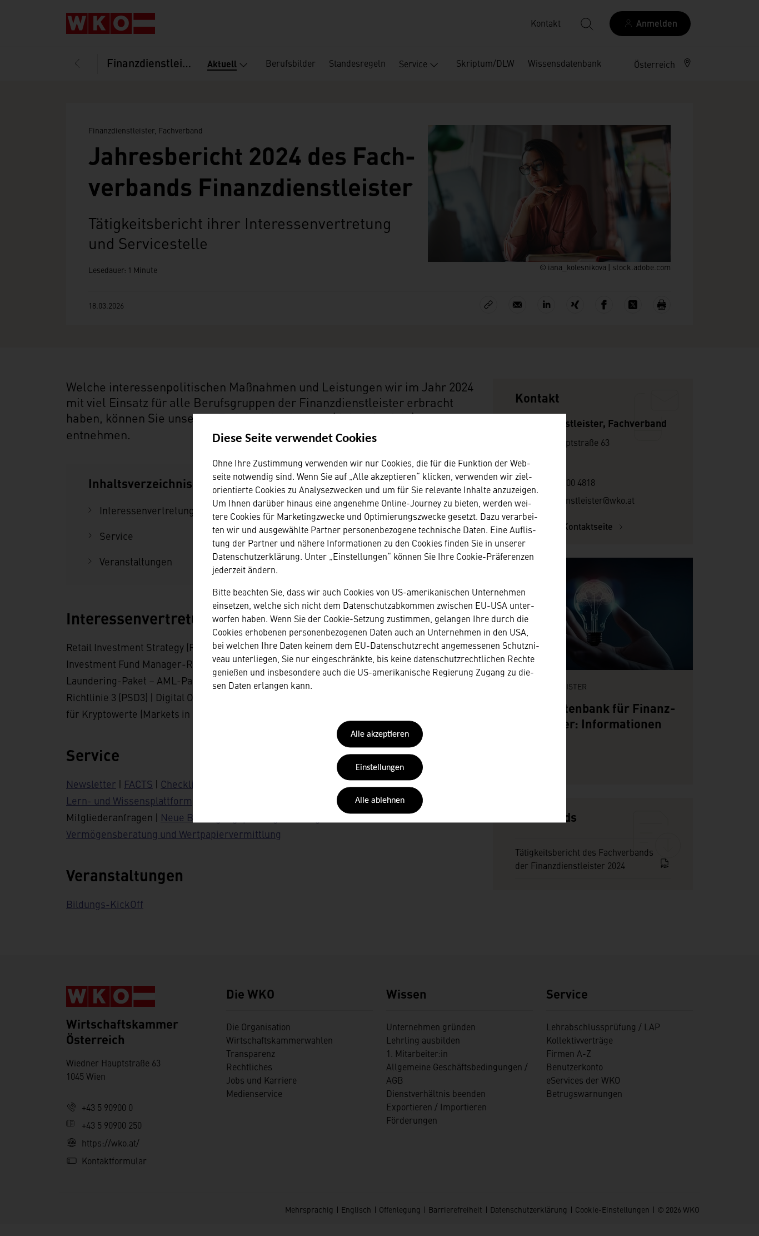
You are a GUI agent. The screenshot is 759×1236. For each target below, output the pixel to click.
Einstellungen (380, 767)
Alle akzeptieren (380, 735)
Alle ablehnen (380, 801)
